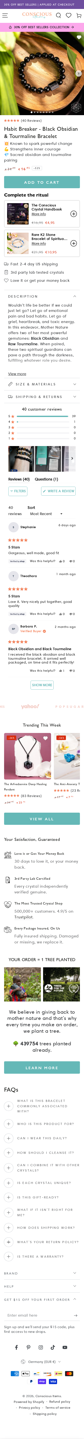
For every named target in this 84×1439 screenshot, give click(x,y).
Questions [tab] (46, 480)
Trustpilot (23, 917)
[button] (58, 15)
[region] (42, 459)
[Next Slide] (72, 459)
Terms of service (57, 1408)
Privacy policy (29, 1408)
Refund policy (59, 1402)
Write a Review (61, 492)
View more (17, 373)
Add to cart (42, 182)
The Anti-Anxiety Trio (69, 784)
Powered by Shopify (29, 1402)
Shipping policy (44, 1414)
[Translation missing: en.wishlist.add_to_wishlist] (79, 37)
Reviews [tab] (19, 480)
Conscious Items (48, 1396)
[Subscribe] (77, 1315)
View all (42, 818)
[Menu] (5, 15)
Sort (31, 507)
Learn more (42, 1067)
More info (39, 214)
